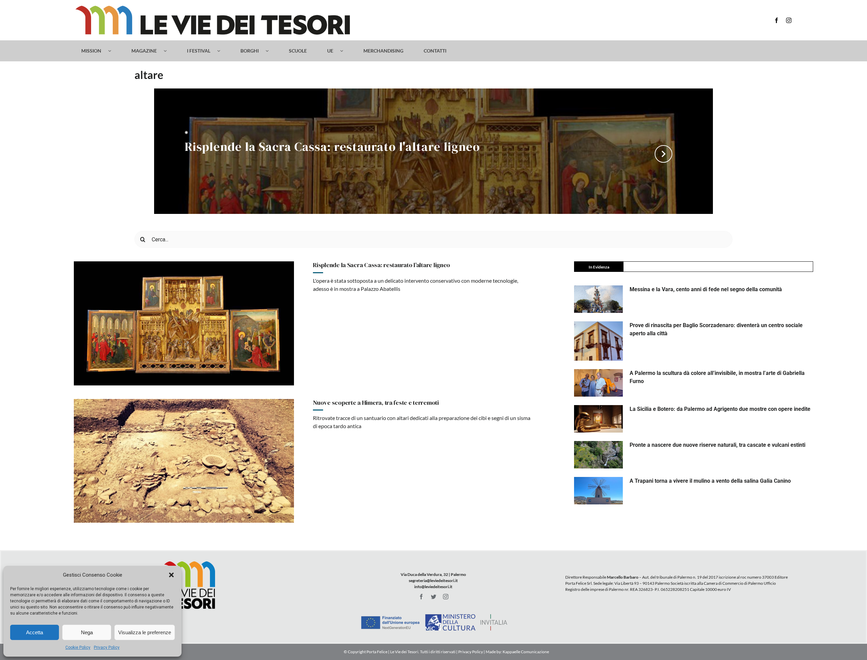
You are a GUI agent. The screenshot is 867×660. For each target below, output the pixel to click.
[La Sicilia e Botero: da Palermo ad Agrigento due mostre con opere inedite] (598, 419)
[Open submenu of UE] (345, 50)
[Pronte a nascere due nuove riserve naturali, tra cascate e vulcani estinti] (598, 454)
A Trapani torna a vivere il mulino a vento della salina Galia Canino (710, 481)
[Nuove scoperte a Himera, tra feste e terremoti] (184, 461)
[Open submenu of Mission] (113, 50)
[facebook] (776, 20)
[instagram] (788, 20)
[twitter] (433, 596)
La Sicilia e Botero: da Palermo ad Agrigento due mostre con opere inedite (720, 409)
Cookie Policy (77, 647)
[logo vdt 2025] (213, 8)
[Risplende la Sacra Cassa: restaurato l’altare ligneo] (184, 323)
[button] (171, 575)
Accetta (34, 632)
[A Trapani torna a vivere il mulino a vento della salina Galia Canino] (598, 490)
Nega (87, 632)
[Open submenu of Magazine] (168, 50)
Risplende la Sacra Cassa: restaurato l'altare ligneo (332, 147)
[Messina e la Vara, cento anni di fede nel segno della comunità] (598, 299)
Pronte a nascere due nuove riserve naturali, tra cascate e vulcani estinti (717, 445)
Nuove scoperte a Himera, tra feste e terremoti (376, 402)
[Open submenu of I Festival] (222, 50)
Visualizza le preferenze (144, 632)
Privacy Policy (107, 647)
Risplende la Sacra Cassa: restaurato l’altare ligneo (381, 265)
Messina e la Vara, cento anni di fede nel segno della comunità (706, 289)
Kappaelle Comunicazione (525, 651)
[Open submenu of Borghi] (270, 50)
